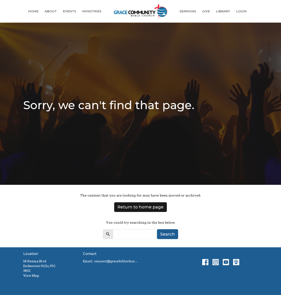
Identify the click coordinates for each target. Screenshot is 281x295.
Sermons (188, 11)
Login (241, 11)
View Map (31, 276)
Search (167, 234)
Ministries (91, 11)
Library (223, 11)
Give (206, 11)
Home (33, 11)
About (51, 11)
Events (69, 11)
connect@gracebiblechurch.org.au (116, 261)
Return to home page (140, 207)
